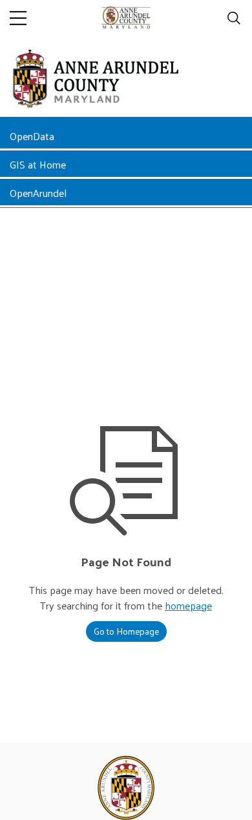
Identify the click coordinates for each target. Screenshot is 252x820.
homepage (188, 605)
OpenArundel (38, 192)
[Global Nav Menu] (18, 18)
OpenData (32, 136)
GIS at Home (38, 164)
